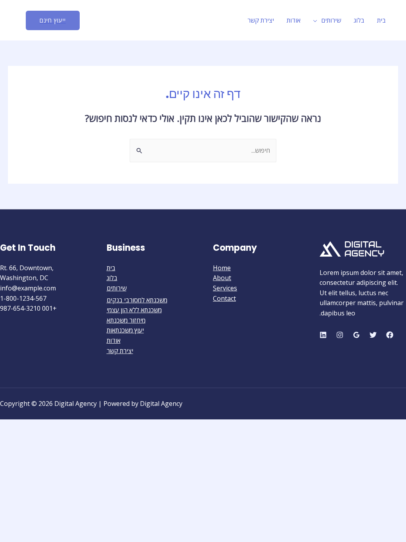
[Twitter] (373, 334)
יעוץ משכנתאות (125, 330)
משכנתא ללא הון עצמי (134, 310)
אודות (294, 20)
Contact (224, 298)
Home (222, 267)
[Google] (356, 334)
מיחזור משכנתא (126, 320)
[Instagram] (339, 334)
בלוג (359, 20)
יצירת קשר (260, 20)
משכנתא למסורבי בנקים (137, 300)
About (222, 277)
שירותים (331, 20)
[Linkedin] (323, 334)
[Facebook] (389, 334)
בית (381, 20)
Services (225, 288)
